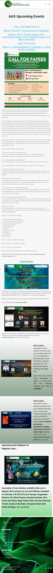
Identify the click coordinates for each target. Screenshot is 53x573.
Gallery (4, 536)
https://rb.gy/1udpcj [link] (8, 337)
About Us (4, 533)
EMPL (15, 569)
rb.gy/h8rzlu (24, 507)
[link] (39, 434)
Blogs (3, 539)
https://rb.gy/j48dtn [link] (22, 302)
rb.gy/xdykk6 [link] (43, 439)
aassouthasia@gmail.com (10, 557)
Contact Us (5, 545)
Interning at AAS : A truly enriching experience (14, 542)
